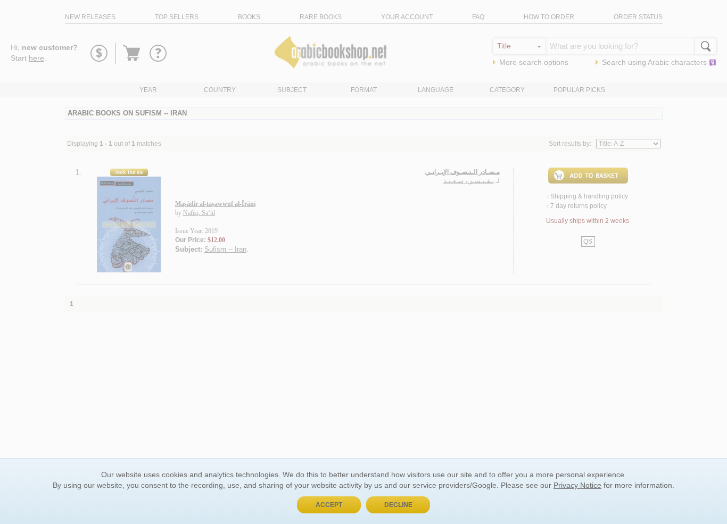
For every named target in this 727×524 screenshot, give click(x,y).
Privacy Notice (577, 485)
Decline (398, 505)
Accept (329, 505)
